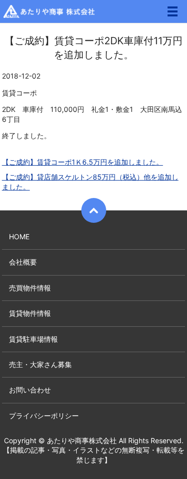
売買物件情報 (30, 288)
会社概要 (23, 262)
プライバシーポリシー (44, 415)
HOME (19, 236)
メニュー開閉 (173, 11)
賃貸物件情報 (30, 313)
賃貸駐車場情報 (33, 339)
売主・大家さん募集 (40, 364)
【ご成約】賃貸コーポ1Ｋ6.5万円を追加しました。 (82, 162)
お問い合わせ (30, 389)
